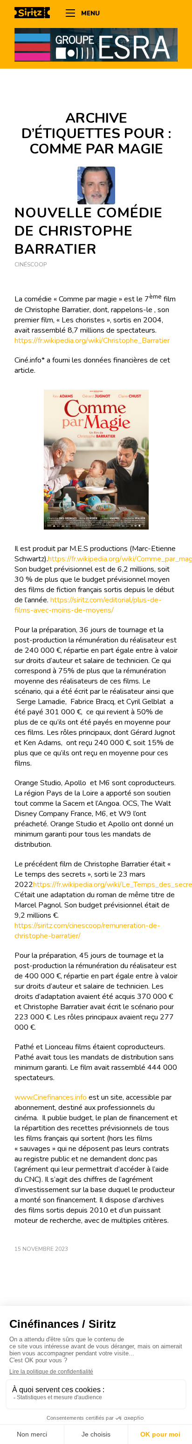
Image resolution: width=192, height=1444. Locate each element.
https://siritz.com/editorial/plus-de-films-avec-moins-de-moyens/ (88, 605)
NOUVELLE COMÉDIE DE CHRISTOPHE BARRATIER (88, 231)
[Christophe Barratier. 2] (96, 185)
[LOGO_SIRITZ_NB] (35, 14)
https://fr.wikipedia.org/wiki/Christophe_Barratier (92, 340)
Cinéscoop (30, 264)
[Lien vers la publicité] (96, 44)
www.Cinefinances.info (50, 1097)
